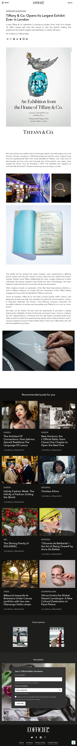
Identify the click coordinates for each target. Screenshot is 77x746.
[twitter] (20, 39)
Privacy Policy (40, 743)
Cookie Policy (53, 743)
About (21, 743)
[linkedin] (17, 39)
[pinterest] (14, 39)
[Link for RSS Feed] (45, 738)
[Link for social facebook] (36, 738)
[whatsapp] (23, 39)
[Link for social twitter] (32, 738)
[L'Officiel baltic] (38, 2)
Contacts (29, 743)
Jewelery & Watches (16, 11)
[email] (7, 39)
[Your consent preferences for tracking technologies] (73, 742)
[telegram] (26, 39)
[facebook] (10, 39)
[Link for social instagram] (41, 738)
